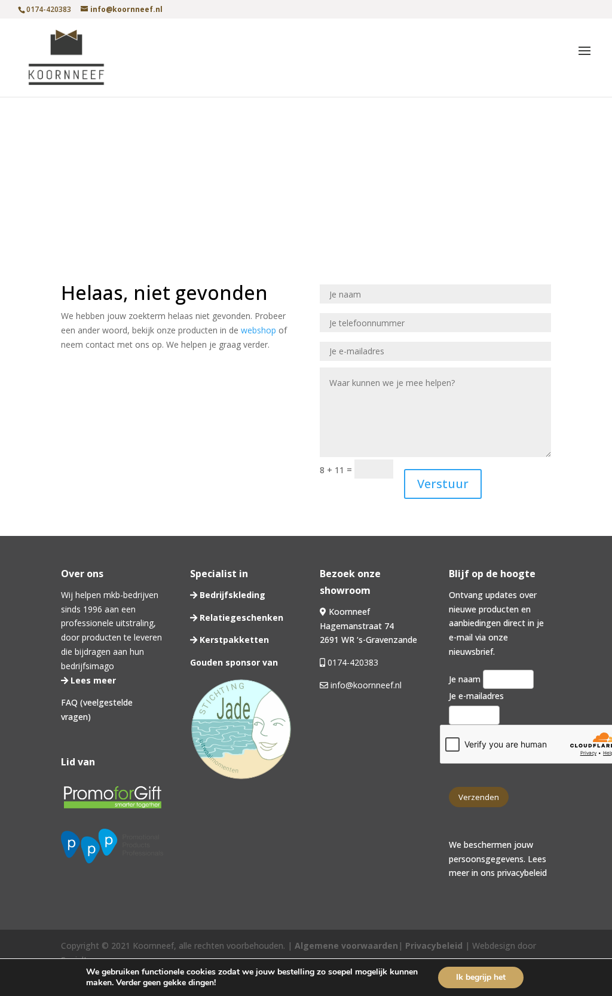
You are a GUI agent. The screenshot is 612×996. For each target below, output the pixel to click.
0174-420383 (353, 662)
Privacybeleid (433, 945)
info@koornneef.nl (365, 685)
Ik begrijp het (481, 977)
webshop (258, 330)
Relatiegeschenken (240, 617)
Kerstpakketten (233, 639)
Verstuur (443, 484)
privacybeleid (522, 872)
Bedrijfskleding (231, 594)
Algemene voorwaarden (346, 945)
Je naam (466, 679)
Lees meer (92, 680)
